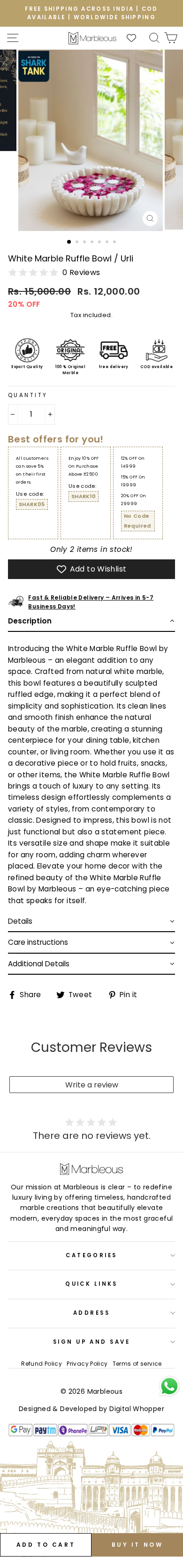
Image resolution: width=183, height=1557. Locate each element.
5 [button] (100, 242)
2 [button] (78, 242)
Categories (91, 1255)
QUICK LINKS (91, 1284)
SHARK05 (32, 504)
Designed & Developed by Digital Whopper (91, 1408)
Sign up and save (91, 1342)
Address (91, 1313)
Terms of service (137, 1364)
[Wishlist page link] (136, 38)
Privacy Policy (87, 1364)
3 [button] (85, 242)
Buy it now (137, 1545)
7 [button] (115, 242)
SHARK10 (83, 496)
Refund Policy (41, 1364)
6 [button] (108, 242)
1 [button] (69, 242)
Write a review (91, 1084)
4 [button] (93, 242)
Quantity (28, 395)
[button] (91, 621)
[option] (91, 13)
